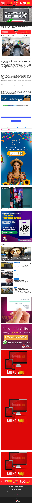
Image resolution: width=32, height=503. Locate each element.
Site (9, 208)
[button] (31, 24)
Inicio (14, 498)
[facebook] (30, 7)
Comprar (24, 208)
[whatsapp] (28, 7)
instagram (9, 129)
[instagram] (31, 7)
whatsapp (8, 127)
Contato (17, 498)
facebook (24, 127)
